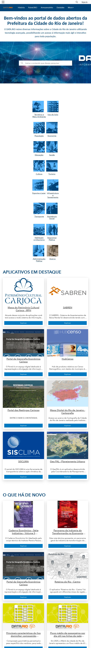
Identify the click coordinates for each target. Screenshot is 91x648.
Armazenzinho (47, 7)
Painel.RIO (32, 7)
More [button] (70, 7)
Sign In (84, 2)
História (21, 7)
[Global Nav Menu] (3, 2)
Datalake (60, 7)
